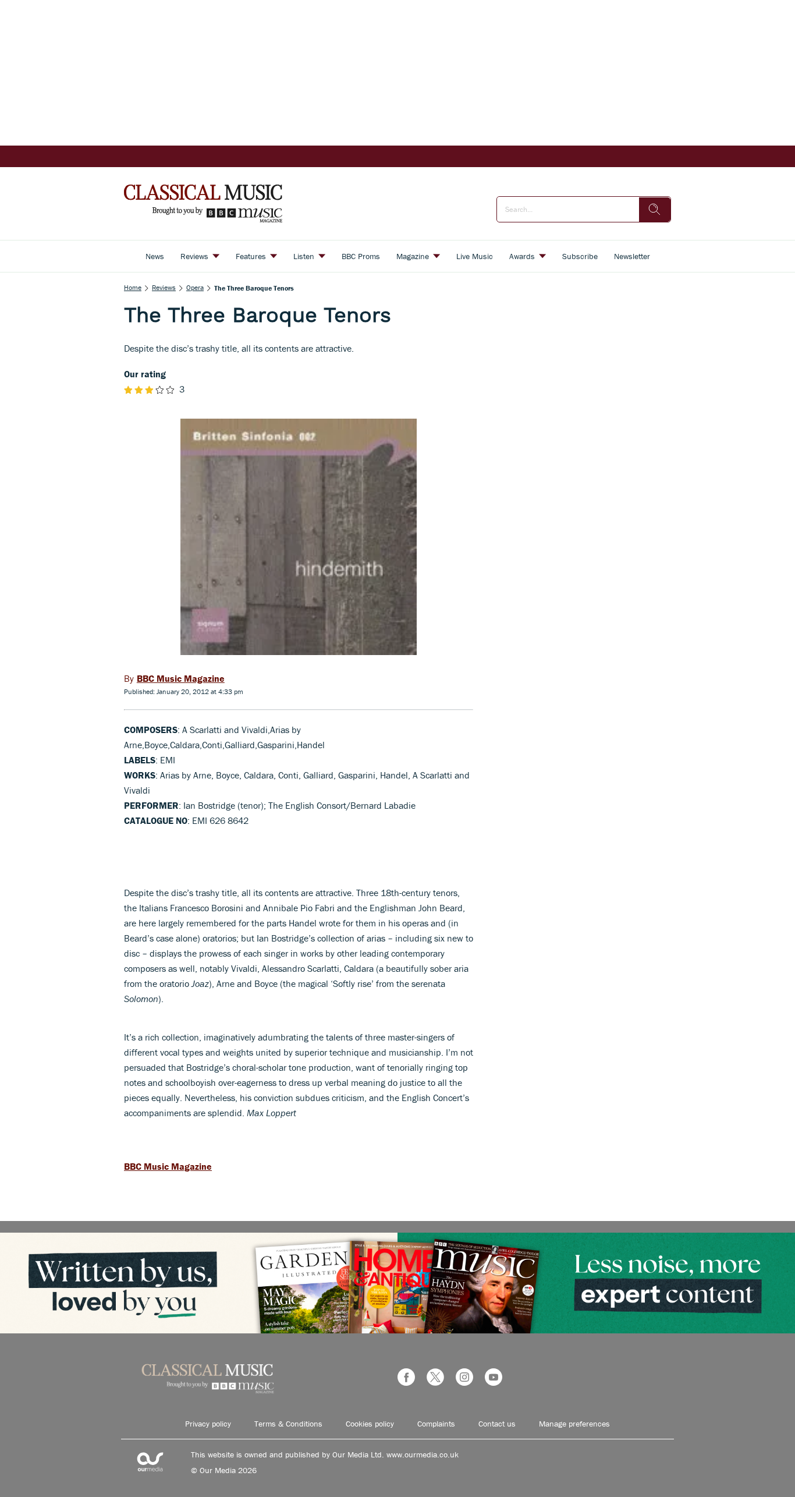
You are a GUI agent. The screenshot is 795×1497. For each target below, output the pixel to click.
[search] (654, 209)
